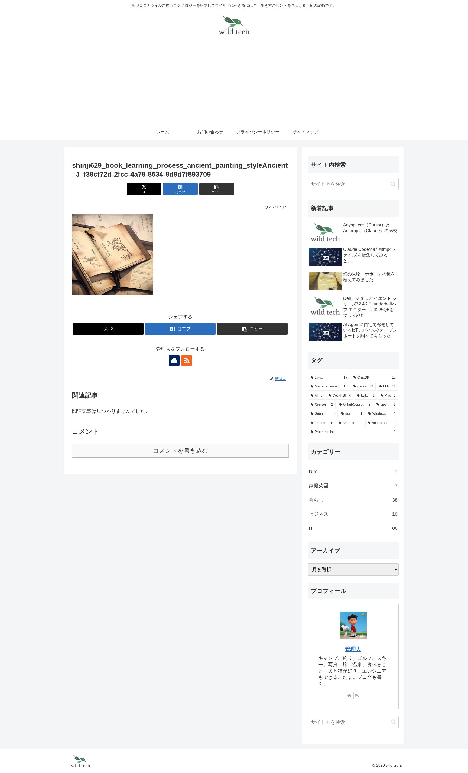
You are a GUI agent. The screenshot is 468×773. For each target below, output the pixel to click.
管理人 (353, 649)
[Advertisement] (234, 83)
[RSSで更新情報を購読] (186, 360)
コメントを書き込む (180, 450)
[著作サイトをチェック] (174, 360)
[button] (216, 189)
